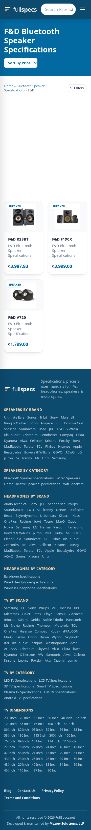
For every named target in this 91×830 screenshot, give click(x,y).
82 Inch (23, 729)
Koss (76, 515)
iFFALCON (70, 631)
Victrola (72, 429)
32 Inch (80, 718)
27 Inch (9, 747)
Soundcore (27, 429)
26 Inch (37, 758)
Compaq (66, 434)
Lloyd (48, 613)
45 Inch (9, 770)
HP (24, 544)
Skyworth (72, 637)
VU (54, 608)
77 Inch (68, 723)
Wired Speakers (68, 478)
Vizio (34, 423)
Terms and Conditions (22, 798)
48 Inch (9, 764)
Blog (7, 790)
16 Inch (39, 723)
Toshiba (65, 608)
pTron (8, 458)
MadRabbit (12, 446)
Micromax (11, 613)
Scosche (10, 429)
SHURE (78, 533)
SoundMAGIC (14, 509)
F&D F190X (62, 239)
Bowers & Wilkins (37, 452)
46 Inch (65, 747)
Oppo (72, 521)
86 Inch (9, 729)
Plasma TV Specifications (22, 692)
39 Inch (65, 758)
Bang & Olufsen (16, 423)
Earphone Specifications (22, 576)
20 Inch (23, 764)
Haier (26, 613)
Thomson (44, 625)
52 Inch (51, 729)
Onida (35, 619)
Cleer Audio (12, 539)
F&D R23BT (18, 239)
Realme (25, 521)
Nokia (8, 527)
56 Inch (65, 729)
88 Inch (51, 764)
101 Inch (38, 741)
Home (8, 86)
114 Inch (54, 741)
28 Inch (51, 758)
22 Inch (37, 747)
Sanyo (20, 637)
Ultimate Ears (14, 417)
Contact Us (26, 790)
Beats (8, 515)
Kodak (55, 631)
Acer (73, 643)
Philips (50, 446)
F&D (60, 429)
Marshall (67, 417)
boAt (76, 440)
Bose (42, 429)
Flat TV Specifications (60, 692)
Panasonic (75, 527)
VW (40, 654)
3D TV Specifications (19, 686)
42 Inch (79, 747)
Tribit (43, 417)
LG (80, 452)
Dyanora (10, 440)
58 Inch (9, 735)
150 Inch (71, 735)
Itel (6, 643)
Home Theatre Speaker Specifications (32, 484)
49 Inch (37, 764)
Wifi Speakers (73, 484)
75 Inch (23, 747)
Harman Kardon (52, 527)
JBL (51, 429)
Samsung (59, 458)
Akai (48, 660)
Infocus (9, 619)
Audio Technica (15, 504)
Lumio (72, 660)
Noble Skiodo (53, 619)
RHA (48, 533)
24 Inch (51, 747)
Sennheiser (48, 434)
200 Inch (10, 718)
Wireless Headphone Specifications (30, 588)
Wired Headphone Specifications (28, 582)
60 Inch (53, 718)
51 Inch (79, 752)
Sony (54, 417)
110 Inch (24, 770)
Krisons (50, 440)
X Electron (27, 654)
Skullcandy (24, 458)
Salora (23, 619)
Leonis (23, 660)
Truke (58, 533)
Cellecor (36, 440)
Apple (77, 446)
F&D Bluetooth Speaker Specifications (20, 250)
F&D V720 (17, 317)
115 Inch (40, 735)
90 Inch (53, 770)
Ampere (47, 423)
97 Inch (39, 770)
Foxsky (64, 440)
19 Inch (79, 764)
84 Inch (65, 764)
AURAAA (10, 648)
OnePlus (10, 521)
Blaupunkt (12, 434)
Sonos (32, 417)
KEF (58, 423)
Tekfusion (76, 509)
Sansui (60, 613)
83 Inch (79, 729)
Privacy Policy (52, 790)
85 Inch (25, 723)
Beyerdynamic (26, 515)
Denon (61, 509)
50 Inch (79, 758)
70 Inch (25, 718)
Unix (45, 458)
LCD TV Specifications (55, 680)
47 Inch (9, 752)
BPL (77, 608)
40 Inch (66, 718)
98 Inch (37, 729)
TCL (39, 446)
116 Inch (69, 741)
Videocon (76, 613)
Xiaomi (34, 556)
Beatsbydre (12, 452)
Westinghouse (56, 643)
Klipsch (64, 515)
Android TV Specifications (23, 698)
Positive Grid (73, 423)
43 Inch (9, 758)
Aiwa (23, 440)
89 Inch (23, 741)
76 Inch (9, 741)
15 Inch (51, 752)
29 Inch (65, 752)
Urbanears (48, 515)
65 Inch (39, 718)
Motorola (61, 625)
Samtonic (53, 654)
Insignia (36, 643)
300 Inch (55, 735)
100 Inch (54, 723)
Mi (37, 458)
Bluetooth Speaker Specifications (24, 88)
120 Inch (10, 723)
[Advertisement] (45, 145)
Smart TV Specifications (54, 686)
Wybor (57, 637)
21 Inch (37, 752)
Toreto (29, 446)
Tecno (48, 521)
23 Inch (23, 758)
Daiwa (44, 637)
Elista (80, 434)
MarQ (60, 521)
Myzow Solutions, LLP (67, 823)
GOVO (57, 452)
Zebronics (30, 434)
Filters (79, 88)
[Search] (71, 9)
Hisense (64, 446)
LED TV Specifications (20, 680)
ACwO (70, 452)
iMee (76, 648)
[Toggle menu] (82, 9)
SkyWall (43, 648)
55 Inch (23, 752)
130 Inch (24, 735)
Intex (37, 613)
